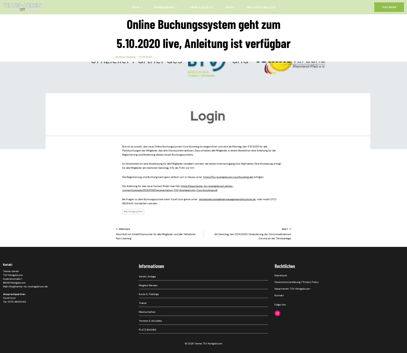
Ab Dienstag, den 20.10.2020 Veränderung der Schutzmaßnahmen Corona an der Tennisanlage (252, 234)
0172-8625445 (17, 301)
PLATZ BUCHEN (147, 329)
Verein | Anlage (147, 276)
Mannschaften (147, 312)
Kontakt (230, 7)
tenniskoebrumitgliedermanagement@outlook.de (227, 199)
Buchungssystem (133, 211)
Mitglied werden (148, 285)
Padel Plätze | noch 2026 (261, 7)
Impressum (281, 275)
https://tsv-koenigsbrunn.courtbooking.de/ (228, 177)
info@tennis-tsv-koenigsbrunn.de (28, 286)
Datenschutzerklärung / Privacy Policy (297, 282)
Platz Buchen (389, 7)
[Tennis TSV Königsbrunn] (22, 7)
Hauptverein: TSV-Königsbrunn (292, 288)
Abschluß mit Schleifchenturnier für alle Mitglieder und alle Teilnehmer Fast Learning (156, 234)
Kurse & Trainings (149, 294)
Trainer (143, 303)
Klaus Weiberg (127, 57)
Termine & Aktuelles (201, 7)
